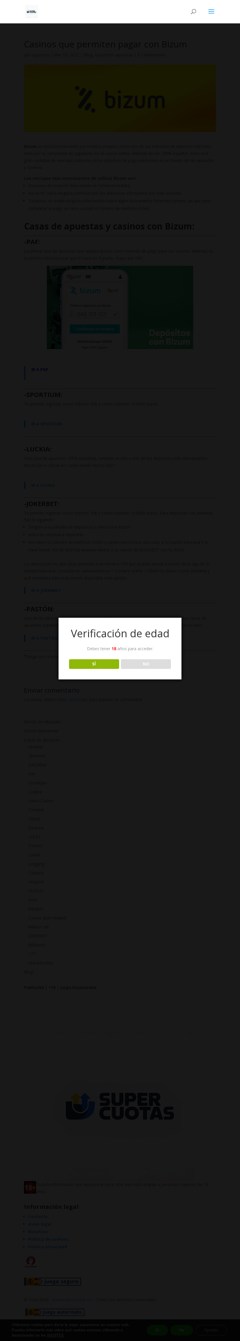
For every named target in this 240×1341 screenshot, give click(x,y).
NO (146, 664)
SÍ (94, 664)
